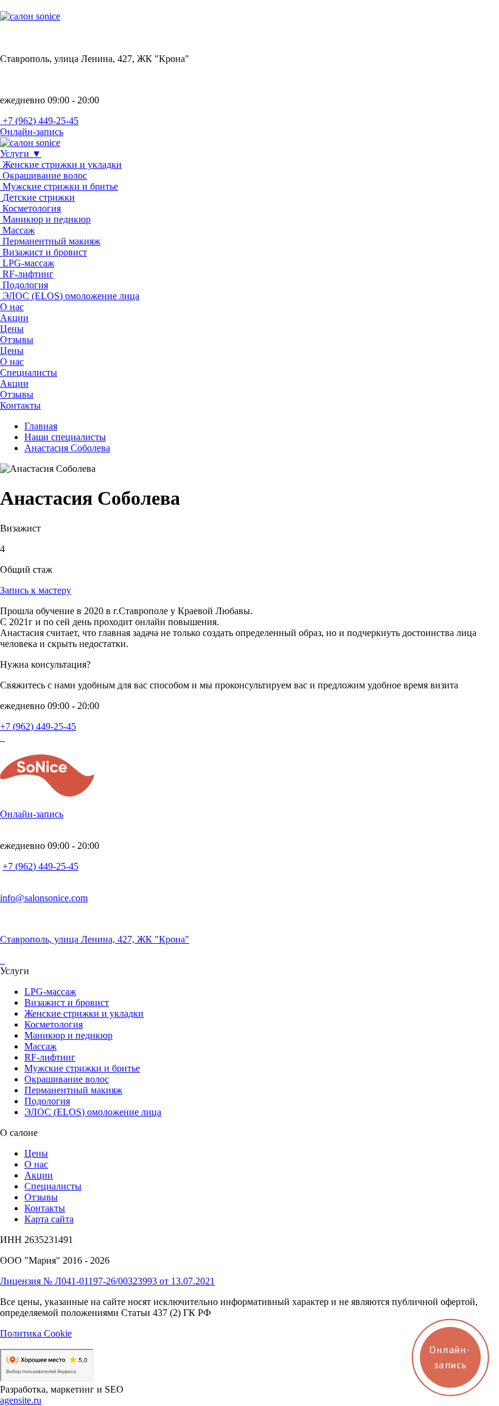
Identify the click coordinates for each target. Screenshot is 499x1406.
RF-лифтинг (49, 1057)
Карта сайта (49, 1219)
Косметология (53, 1024)
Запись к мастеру (35, 590)
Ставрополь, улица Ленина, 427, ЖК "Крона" (94, 939)
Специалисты (53, 1186)
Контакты (44, 1208)
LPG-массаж (50, 991)
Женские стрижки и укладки (84, 1013)
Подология (47, 1101)
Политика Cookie (36, 1333)
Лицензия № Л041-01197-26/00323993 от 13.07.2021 (107, 1281)
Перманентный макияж (73, 1090)
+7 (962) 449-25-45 (38, 726)
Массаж (40, 1046)
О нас (36, 1164)
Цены (36, 1153)
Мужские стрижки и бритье (82, 1068)
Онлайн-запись (31, 814)
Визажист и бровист (66, 1002)
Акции (38, 1175)
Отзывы (41, 1197)
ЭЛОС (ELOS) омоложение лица (92, 1112)
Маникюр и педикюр (68, 1035)
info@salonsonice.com (44, 898)
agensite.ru (20, 1400)
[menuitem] (249, 246)
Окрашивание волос (66, 1079)
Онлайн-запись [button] (31, 131)
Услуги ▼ (20, 153)
